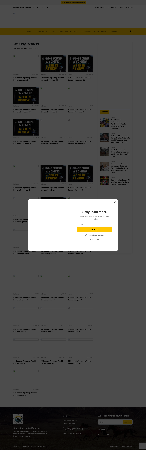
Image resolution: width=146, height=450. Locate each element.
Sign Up (94, 230)
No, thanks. (94, 239)
